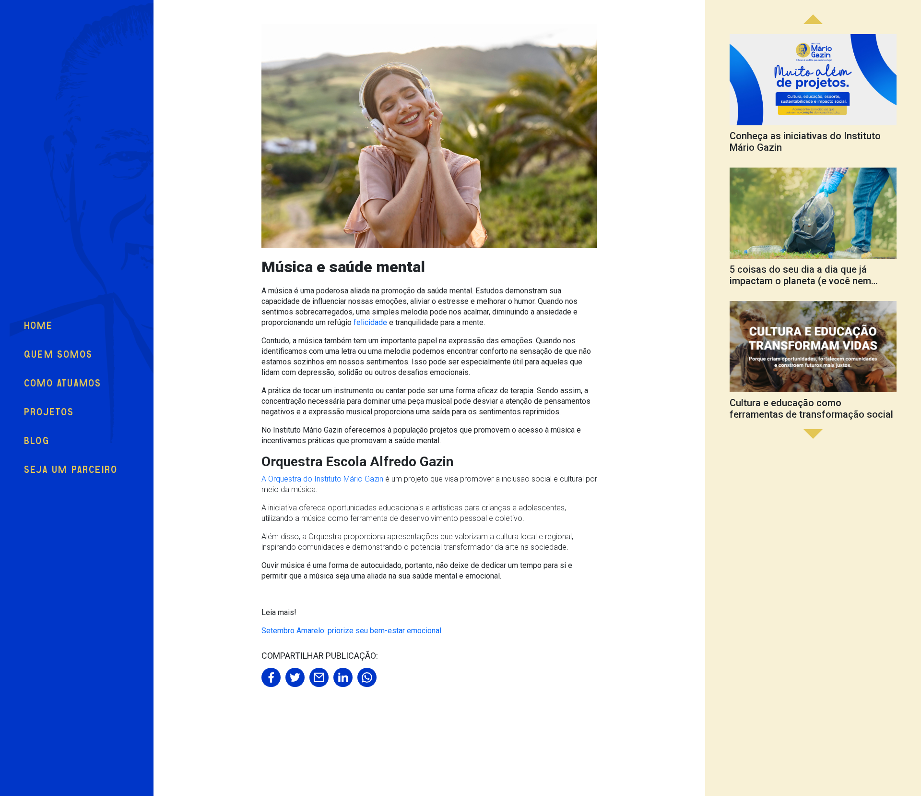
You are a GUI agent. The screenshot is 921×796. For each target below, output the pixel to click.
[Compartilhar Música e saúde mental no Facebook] (271, 677)
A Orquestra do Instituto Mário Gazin (322, 478)
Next (813, 19)
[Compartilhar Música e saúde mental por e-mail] (319, 677)
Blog (36, 440)
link (813, 95)
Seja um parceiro (71, 469)
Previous (813, 434)
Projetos (49, 412)
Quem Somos (58, 354)
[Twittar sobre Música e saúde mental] (295, 677)
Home (38, 325)
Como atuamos (62, 383)
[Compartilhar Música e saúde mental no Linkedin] (343, 677)
